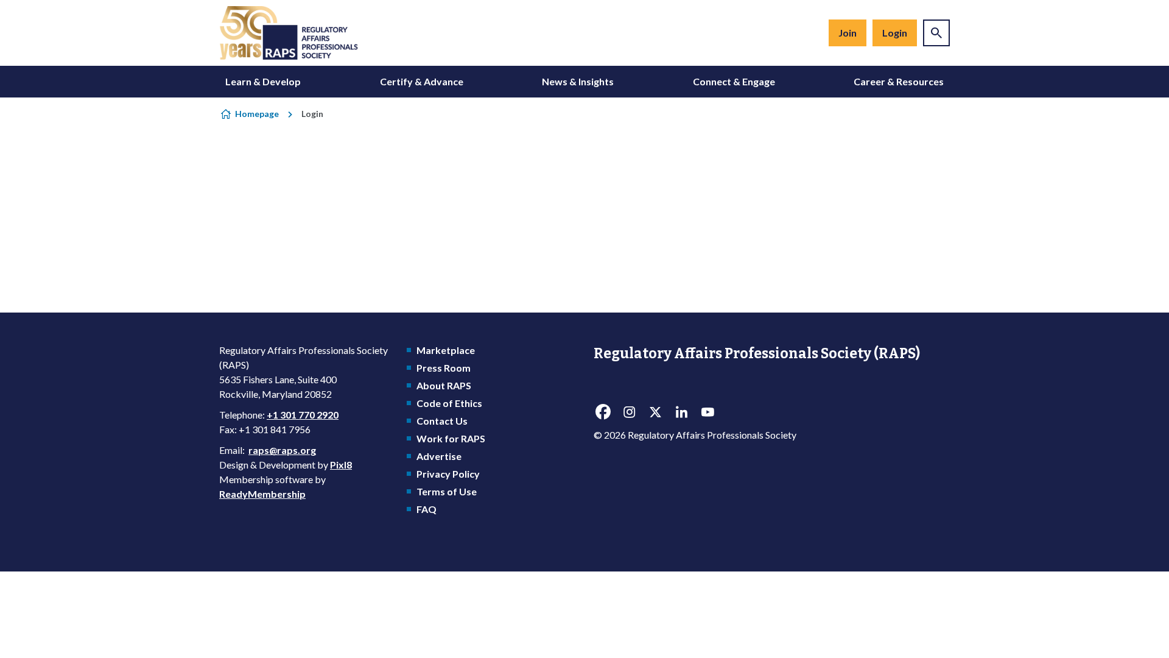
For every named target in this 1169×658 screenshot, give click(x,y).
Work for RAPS (450, 438)
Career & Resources (899, 81)
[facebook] (603, 412)
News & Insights (578, 81)
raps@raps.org (282, 450)
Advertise (439, 456)
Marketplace (445, 350)
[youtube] (707, 412)
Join (847, 32)
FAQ (426, 509)
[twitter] (655, 412)
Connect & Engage (734, 81)
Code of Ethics (449, 403)
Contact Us (442, 420)
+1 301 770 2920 (303, 414)
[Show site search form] (936, 32)
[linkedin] (681, 412)
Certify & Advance (421, 81)
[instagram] (629, 412)
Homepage (257, 113)
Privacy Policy (448, 473)
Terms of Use (446, 491)
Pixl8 (341, 464)
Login (894, 32)
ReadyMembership (262, 494)
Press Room (443, 367)
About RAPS (443, 385)
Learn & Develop (263, 81)
